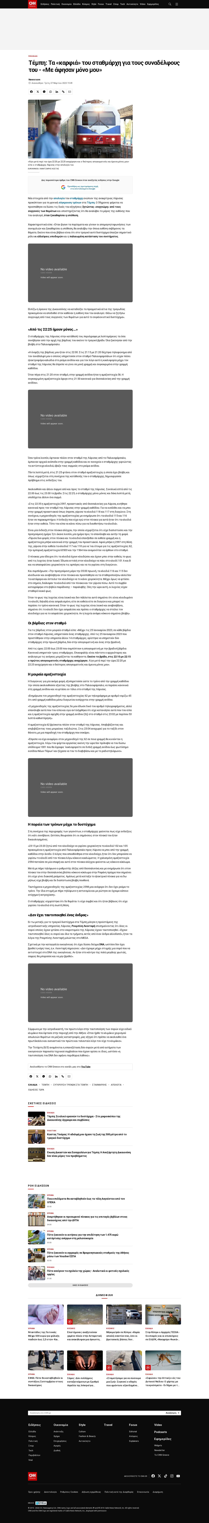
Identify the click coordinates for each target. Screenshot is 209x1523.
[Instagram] (172, 1476)
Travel (108, 4)
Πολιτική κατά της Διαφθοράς (119, 1492)
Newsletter (159, 1450)
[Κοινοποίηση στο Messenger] (44, 92)
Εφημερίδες (153, 4)
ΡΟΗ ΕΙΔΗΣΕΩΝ (38, 1185)
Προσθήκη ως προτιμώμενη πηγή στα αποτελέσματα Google (82, 187)
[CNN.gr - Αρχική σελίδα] (32, 1476)
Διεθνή (57, 1450)
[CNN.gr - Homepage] (32, 4)
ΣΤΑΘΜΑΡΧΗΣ (99, 1085)
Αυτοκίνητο (132, 4)
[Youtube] (178, 1476)
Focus (101, 4)
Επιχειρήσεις (60, 1441)
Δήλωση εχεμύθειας (91, 1492)
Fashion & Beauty (87, 1436)
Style (93, 4)
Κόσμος (86, 4)
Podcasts (160, 1432)
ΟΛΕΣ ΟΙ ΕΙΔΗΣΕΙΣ (80, 1285)
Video (142, 4)
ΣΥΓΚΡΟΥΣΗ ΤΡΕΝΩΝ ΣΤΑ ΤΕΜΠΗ (70, 1085)
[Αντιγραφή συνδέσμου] (63, 92)
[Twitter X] (159, 1476)
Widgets (158, 1445)
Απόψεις (133, 1436)
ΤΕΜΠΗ (45, 1085)
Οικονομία (66, 4)
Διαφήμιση (158, 1492)
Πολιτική (55, 4)
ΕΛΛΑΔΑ (33, 56)
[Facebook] (153, 1476)
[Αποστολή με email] (70, 92)
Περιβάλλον (34, 1455)
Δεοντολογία (50, 1492)
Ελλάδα (76, 4)
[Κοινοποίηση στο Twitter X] (38, 92)
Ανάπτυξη (58, 1431)
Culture (82, 1431)
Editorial (133, 1431)
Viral (30, 1460)
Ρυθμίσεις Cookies (69, 1492)
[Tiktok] (165, 1476)
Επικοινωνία (143, 1492)
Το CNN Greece (161, 1455)
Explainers (134, 1441)
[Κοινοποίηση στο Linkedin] (57, 92)
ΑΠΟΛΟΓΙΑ (116, 1085)
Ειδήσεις (45, 4)
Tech (122, 4)
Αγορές (57, 1445)
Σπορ (115, 4)
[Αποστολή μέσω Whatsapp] (50, 92)
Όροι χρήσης (34, 1492)
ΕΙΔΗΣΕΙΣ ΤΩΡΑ (36, 1089)
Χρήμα (57, 1436)
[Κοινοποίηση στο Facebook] (31, 92)
